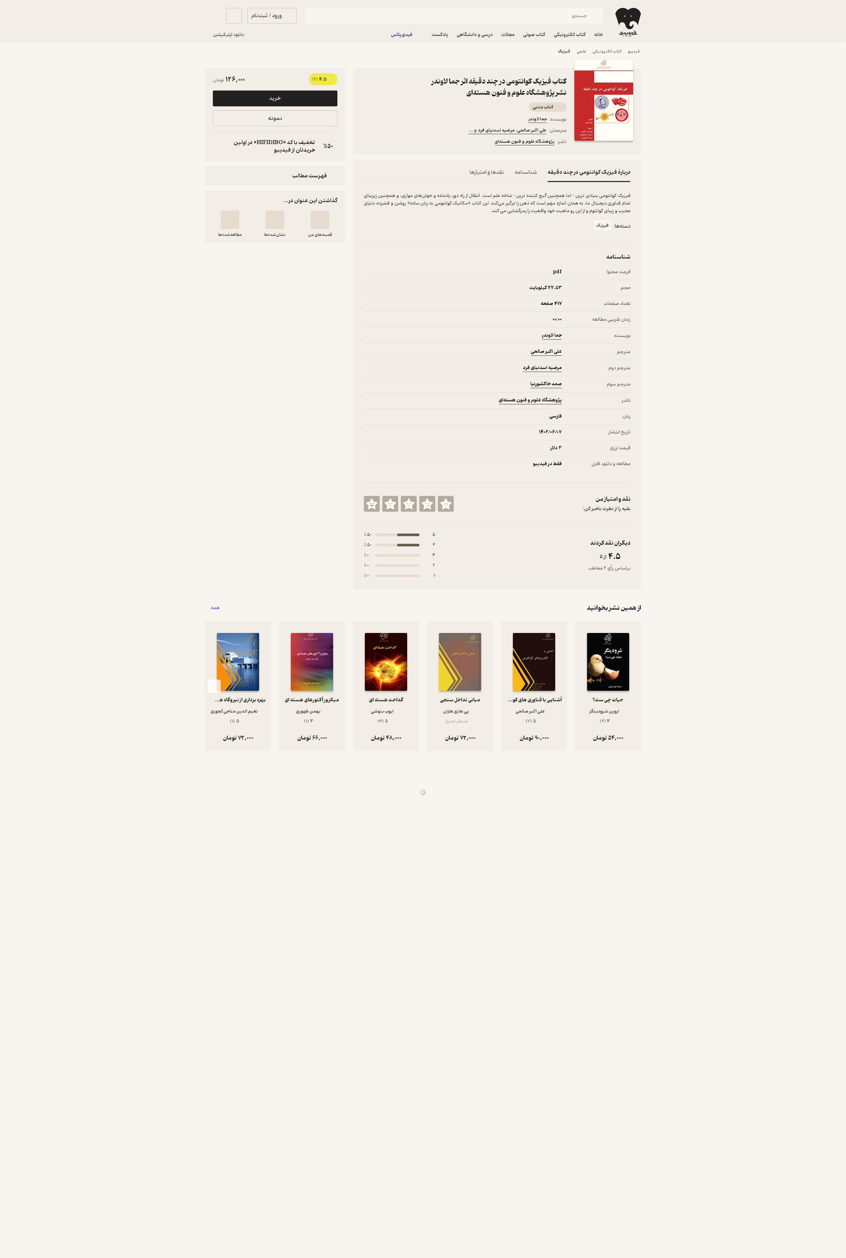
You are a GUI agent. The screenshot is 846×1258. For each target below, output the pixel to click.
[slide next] (214, 686)
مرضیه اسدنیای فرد (542, 368)
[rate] (446, 504)
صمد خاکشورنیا (546, 384)
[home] (627, 22)
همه (215, 608)
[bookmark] (383, 142)
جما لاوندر (537, 119)
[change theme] (213, 16)
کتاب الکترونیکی (607, 51)
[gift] (399, 142)
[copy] (219, 146)
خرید (275, 98)
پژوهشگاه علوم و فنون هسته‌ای (525, 141)
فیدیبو (634, 51)
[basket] (234, 16)
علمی (581, 51)
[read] (230, 219)
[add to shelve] (320, 219)
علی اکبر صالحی (546, 351)
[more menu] (367, 142)
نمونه (275, 118)
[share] (415, 142)
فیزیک (564, 51)
